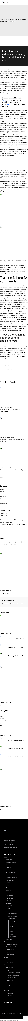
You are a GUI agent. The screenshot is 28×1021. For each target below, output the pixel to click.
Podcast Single (10, 995)
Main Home (9, 859)
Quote (11, 926)
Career (2, 365)
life (11, 407)
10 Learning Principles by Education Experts (13, 524)
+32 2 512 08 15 (8, 844)
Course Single (10, 949)
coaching (7, 69)
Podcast (8, 545)
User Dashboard (10, 954)
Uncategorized (3, 503)
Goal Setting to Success (15, 647)
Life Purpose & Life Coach (16, 639)
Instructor (9, 952)
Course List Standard (12, 944)
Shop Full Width (12, 977)
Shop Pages (9, 980)
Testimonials (9, 903)
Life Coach (9, 867)
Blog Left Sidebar (12, 913)
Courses (13, 542)
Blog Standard (12, 911)
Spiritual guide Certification (16, 656)
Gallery (12, 924)
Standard (12, 921)
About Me (9, 888)
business (6, 19)
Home (6, 857)
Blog (9, 908)
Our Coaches (9, 895)
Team (12, 545)
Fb (1, 593)
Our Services (9, 893)
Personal (3, 545)
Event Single (9, 962)
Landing (8, 882)
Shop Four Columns (13, 975)
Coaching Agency (11, 862)
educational (3, 496)
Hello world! (3, 515)
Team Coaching (10, 872)
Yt (7, 593)
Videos (17, 545)
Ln (3, 593)
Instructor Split (10, 880)
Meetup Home (10, 870)
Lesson (13, 365)
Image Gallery (10, 906)
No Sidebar (13, 936)
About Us (8, 890)
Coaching (7, 365)
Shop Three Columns (14, 972)
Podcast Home (10, 875)
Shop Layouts (10, 970)
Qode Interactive (10, 1013)
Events (6, 957)
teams (12, 69)
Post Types (12, 918)
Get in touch (9, 939)
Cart (9, 985)
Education (19, 542)
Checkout (10, 988)
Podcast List (9, 993)
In (5, 593)
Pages (7, 885)
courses (7, 407)
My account (11, 983)
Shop (5, 965)
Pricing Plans (9, 898)
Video (11, 931)
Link (12, 929)
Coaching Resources (11, 877)
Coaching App (10, 864)
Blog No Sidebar (12, 916)
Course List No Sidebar (12, 947)
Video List (8, 900)
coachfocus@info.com (10, 847)
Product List (9, 967)
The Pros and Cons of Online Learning (11, 470)
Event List (8, 959)
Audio (11, 934)
